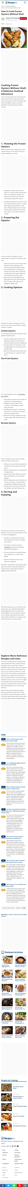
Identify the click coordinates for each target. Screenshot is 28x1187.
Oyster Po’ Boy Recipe (18, 1116)
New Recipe (17, 1152)
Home (2, 6)
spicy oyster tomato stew (15, 679)
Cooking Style (5, 1163)
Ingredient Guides (18, 1163)
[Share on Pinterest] (23, 18)
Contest (16, 1170)
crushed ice (7, 547)
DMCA (3, 1175)
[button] (25, 1185)
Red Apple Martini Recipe (19, 1126)
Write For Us (5, 1170)
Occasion (4, 1155)
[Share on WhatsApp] (14, 1185)
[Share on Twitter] (8, 1185)
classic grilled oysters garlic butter (16, 675)
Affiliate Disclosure (18, 1172)
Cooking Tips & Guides (10, 6)
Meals (3, 1150)
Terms (15, 1175)
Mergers (4, 1172)
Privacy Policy (5, 1177)
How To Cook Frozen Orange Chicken (14, 915)
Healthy (16, 1150)
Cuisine (4, 1159)
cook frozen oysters (15, 763)
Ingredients (5, 1152)
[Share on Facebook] (3, 1185)
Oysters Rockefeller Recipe (20, 1106)
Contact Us (16, 1167)
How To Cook (9, 24)
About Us (4, 1167)
